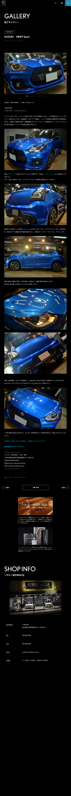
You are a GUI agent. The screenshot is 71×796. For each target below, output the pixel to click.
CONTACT (33, 775)
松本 (61, 769)
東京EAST (62, 763)
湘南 (43, 769)
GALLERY (32, 749)
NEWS (31, 769)
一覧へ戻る (35, 487)
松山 (43, 783)
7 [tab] (37, 96)
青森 (52, 752)
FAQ (30, 762)
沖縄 (61, 785)
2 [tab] (28, 96)
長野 (52, 769)
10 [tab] (42, 96)
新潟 (61, 755)
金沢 (52, 772)
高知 (61, 780)
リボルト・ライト (18, 768)
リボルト (16, 764)
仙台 (43, 755)
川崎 (52, 766)
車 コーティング (8, 753)
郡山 (52, 755)
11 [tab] (44, 96)
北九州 (61, 783)
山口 (52, 780)
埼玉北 (44, 761)
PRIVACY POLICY (32, 783)
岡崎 (61, 772)
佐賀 (52, 783)
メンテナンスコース (49, 174)
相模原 (61, 766)
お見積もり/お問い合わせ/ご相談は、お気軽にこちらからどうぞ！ (25, 441)
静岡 (43, 772)
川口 (52, 761)
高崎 (43, 758)
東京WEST (44, 766)
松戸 (43, 763)
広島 (43, 780)
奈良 (52, 774)
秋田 (61, 752)
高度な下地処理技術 (19, 753)
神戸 (43, 777)
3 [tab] (30, 96)
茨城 (61, 758)
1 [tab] (26, 96)
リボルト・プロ (12, 174)
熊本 (43, 785)
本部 (43, 752)
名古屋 (44, 774)
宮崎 (52, 785)
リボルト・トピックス (19, 788)
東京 (52, 763)
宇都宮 (52, 758)
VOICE (31, 755)
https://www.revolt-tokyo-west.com (15, 463)
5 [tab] (33, 96)
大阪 (61, 774)
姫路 (52, 777)
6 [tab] (35, 96)
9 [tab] (40, 96)
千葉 (61, 761)
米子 (61, 777)
